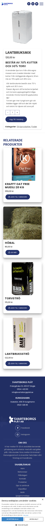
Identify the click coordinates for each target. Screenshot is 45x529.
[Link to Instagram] (33, 3)
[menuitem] (41, 4)
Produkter (22, 482)
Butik (22, 492)
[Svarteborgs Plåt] (7, 4)
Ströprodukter (23, 126)
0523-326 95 (22, 405)
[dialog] (22, 513)
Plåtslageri (22, 475)
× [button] (42, 499)
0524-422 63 (22, 389)
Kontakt (22, 478)
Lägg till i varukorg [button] (19, 197)
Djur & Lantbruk (22, 485)
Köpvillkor (22, 489)
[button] (22, 525)
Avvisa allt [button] (34, 519)
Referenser (22, 472)
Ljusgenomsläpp (22, 495)
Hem (23, 468)
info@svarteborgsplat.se (22, 392)
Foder (34, 126)
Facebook (25, 428)
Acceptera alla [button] (12, 519)
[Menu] (41, 4)
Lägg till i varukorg (16, 119)
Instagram (25, 434)
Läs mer (13, 252)
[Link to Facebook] (28, 3)
